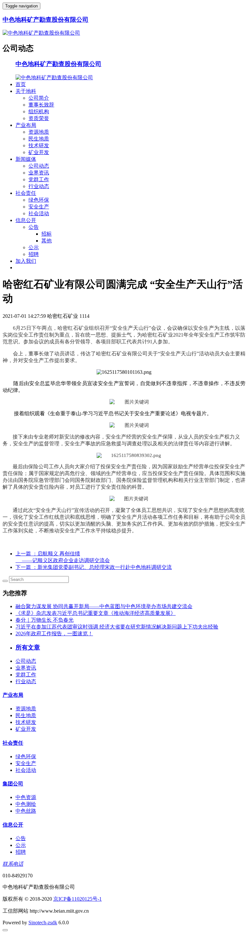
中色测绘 (26, 804)
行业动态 (38, 186)
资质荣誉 (38, 118)
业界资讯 (38, 172)
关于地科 (26, 91)
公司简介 (38, 98)
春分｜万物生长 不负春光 (45, 620)
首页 (21, 84)
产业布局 (26, 125)
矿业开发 (38, 152)
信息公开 (26, 220)
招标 (46, 234)
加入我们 (26, 261)
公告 (33, 227)
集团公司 (13, 783)
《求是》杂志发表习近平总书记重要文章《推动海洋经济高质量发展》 (96, 613)
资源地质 (38, 132)
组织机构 (38, 111)
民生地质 (38, 138)
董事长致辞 (41, 104)
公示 (33, 247)
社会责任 (26, 193)
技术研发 (38, 145)
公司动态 (38, 166)
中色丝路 (26, 811)
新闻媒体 (26, 159)
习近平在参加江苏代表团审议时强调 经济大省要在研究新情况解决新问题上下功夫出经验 (117, 626)
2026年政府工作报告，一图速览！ (54, 633)
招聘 (33, 254)
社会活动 (38, 213)
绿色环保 (38, 200)
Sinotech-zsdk (42, 922)
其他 (46, 240)
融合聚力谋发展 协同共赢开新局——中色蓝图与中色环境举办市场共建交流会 (104, 606)
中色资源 (26, 797)
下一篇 (94, 567)
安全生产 (38, 206)
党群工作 (38, 179)
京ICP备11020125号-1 (77, 899)
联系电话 (13, 864)
